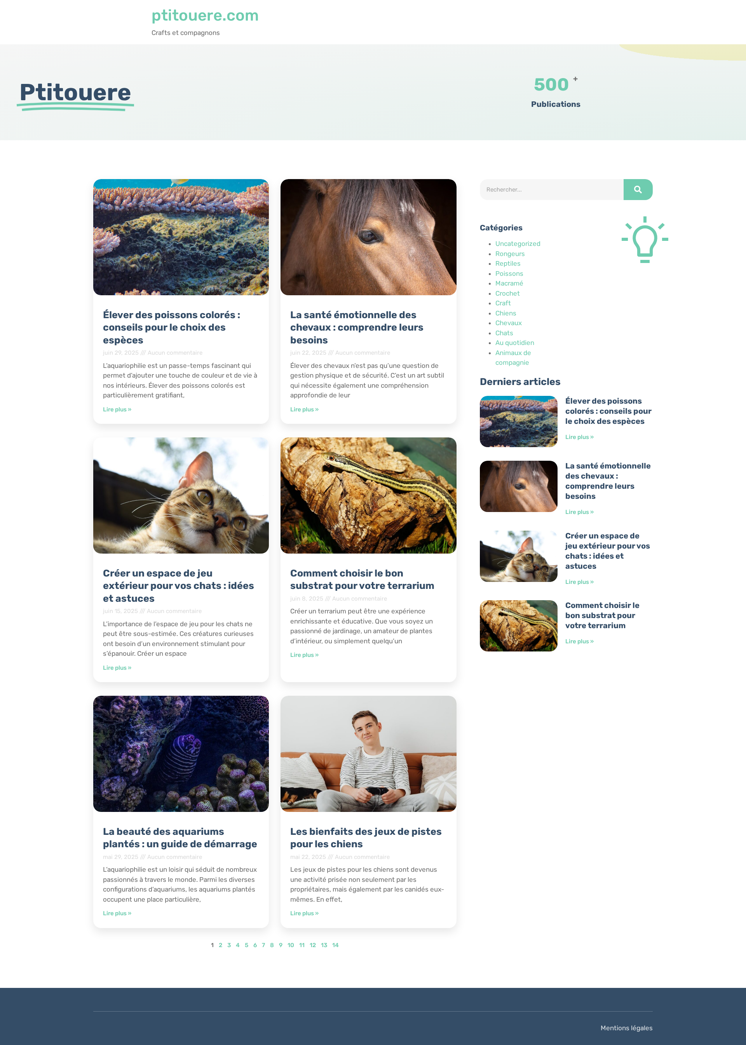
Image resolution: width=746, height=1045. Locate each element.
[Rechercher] (638, 189)
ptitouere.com (205, 15)
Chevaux (508, 323)
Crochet (507, 293)
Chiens (505, 313)
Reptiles (508, 263)
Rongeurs (510, 254)
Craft (503, 303)
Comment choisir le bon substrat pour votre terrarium (602, 615)
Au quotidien (514, 343)
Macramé (509, 283)
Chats (504, 333)
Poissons (509, 273)
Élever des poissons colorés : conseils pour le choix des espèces (171, 327)
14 (335, 945)
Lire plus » (117, 409)
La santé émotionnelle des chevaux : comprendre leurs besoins (357, 327)
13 (324, 945)
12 (313, 945)
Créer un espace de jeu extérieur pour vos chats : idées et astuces (178, 586)
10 (291, 945)
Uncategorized (517, 243)
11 (302, 945)
